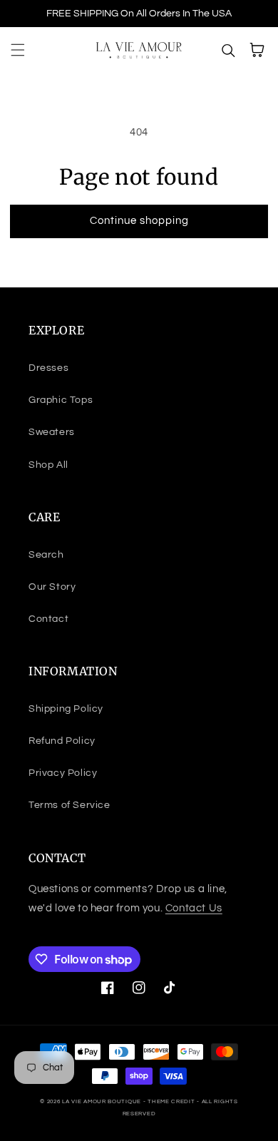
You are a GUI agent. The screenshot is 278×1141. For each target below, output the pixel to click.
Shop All (48, 465)
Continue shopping (139, 220)
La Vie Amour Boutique (102, 1101)
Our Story (52, 587)
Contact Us (193, 908)
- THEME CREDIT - (172, 1101)
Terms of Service (69, 805)
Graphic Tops (61, 400)
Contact (48, 619)
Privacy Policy (63, 773)
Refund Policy (62, 741)
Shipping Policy (66, 709)
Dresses (48, 368)
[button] (18, 50)
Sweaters (52, 432)
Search (46, 555)
